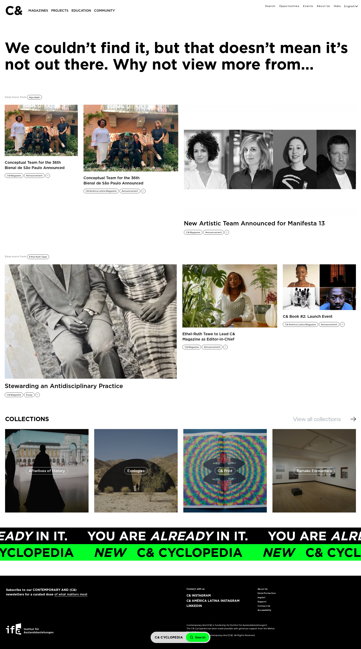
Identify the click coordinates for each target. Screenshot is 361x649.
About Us (323, 6)
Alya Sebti (34, 97)
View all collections (317, 419)
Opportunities (289, 6)
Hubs (337, 6)
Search (270, 6)
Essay (29, 394)
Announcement (34, 175)
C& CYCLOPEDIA (141, 552)
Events (308, 6)
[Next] (353, 419)
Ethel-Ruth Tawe (38, 257)
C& (13, 10)
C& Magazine (14, 175)
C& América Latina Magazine (101, 191)
